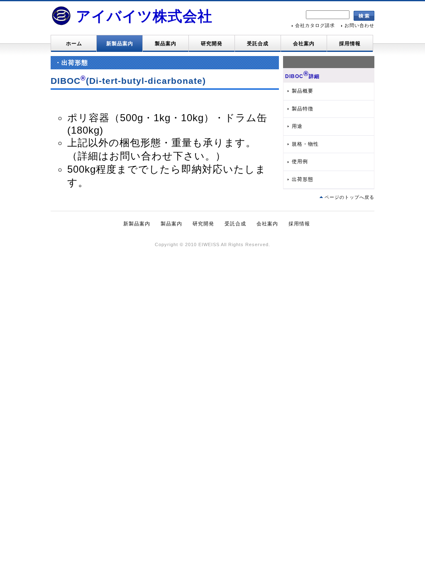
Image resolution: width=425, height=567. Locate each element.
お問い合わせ (359, 25)
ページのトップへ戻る (349, 197)
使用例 (300, 161)
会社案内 (304, 43)
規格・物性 (305, 144)
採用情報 (350, 43)
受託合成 (258, 43)
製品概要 (302, 91)
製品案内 (165, 43)
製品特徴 (302, 109)
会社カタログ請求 (315, 25)
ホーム (74, 43)
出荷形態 (302, 179)
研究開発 (211, 43)
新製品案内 (119, 43)
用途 (297, 126)
